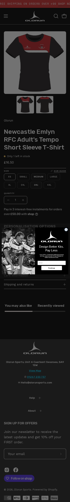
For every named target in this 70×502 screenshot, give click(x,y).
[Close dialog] (66, 229)
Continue (51, 268)
